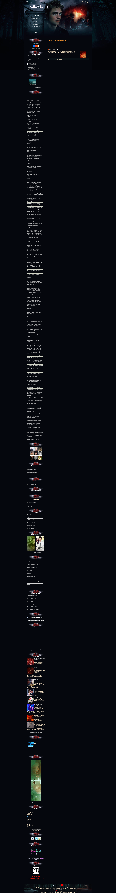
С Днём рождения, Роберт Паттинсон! (34, 259)
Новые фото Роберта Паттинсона (33, 211)
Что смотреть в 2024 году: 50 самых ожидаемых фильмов (33, 417)
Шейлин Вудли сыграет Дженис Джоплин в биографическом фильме (34, 219)
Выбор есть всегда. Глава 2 (32, 601)
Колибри (29, 585)
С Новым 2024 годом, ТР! (32, 418)
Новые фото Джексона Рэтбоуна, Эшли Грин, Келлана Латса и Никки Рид (34, 241)
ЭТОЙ (42, 742)
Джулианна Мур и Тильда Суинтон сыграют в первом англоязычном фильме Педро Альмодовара (35, 366)
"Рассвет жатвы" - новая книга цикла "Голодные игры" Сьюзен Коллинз (33, 153)
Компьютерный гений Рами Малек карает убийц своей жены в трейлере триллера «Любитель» (34, 178)
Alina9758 (29, 858)
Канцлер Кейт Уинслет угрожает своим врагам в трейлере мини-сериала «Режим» (34, 355)
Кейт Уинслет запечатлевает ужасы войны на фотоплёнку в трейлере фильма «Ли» (34, 268)
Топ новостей (30, 65)
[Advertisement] (68, 45)
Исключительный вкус (32, 576)
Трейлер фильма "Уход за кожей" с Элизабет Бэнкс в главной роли (33, 237)
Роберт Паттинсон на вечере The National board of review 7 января (34, 167)
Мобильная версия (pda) (58, 889)
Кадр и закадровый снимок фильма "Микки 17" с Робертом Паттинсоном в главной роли (35, 194)
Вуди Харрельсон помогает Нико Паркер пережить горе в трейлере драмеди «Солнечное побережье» (34, 381)
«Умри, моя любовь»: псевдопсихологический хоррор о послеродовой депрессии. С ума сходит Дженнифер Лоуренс (34, 139)
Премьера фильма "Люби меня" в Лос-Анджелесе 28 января (34, 160)
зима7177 (33, 858)
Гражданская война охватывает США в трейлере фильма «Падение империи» (34, 363)
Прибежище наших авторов (32, 520)
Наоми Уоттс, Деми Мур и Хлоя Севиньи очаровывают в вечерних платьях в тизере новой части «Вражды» (34, 430)
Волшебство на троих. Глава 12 (33, 609)
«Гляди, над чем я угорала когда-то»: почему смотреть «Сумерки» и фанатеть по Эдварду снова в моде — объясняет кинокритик (34, 127)
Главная (78, 2)
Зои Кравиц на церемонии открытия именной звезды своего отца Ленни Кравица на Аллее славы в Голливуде (34, 282)
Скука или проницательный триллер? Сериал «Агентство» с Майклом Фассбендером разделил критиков (34, 183)
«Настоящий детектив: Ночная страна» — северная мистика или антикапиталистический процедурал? (34, 387)
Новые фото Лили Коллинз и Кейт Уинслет (35, 223)
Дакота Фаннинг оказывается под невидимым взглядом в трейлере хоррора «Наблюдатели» (34, 308)
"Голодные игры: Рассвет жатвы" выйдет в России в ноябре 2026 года (34, 109)
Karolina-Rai (42, 858)
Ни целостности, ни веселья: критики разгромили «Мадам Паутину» (34, 343)
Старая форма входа (36, 48)
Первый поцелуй (31, 562)
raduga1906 (37, 858)
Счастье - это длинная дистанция (33, 581)
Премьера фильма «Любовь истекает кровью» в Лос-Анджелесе (34, 298)
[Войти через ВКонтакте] (34, 46)
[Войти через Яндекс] (36, 46)
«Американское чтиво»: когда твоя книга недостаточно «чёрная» (34, 332)
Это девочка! (30, 272)
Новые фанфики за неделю (32, 68)
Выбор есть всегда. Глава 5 (32, 596)
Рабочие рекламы (31, 69)
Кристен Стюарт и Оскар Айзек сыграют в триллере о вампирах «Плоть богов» (34, 266)
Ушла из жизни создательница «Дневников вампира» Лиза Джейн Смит (34, 156)
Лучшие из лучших (31, 519)
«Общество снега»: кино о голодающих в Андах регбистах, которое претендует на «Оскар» (34, 390)
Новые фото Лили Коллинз (32, 192)
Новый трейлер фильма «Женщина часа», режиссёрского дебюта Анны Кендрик (34, 207)
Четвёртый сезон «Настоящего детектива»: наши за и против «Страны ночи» (35, 310)
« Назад (84, 58)
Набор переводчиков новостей (33, 472)
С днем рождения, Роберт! (32, 97)
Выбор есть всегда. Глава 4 (32, 598)
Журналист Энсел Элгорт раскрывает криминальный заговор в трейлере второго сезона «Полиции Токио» (34, 403)
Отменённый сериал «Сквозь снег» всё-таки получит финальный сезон (34, 279)
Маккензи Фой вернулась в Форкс (33, 100)
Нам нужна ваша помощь (32, 239)
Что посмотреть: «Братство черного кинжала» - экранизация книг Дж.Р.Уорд (34, 130)
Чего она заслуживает (31, 579)
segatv (36, 859)
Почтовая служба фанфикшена (33, 523)
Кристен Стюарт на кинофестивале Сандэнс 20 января (33, 378)
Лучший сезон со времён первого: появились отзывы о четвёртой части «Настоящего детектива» (33, 411)
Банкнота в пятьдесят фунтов (33, 564)
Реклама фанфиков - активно (33, 58)
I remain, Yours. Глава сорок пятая (33, 604)
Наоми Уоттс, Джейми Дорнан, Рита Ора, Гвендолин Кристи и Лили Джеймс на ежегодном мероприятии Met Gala (34, 263)
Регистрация (83, 2)
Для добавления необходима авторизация (36, 649)
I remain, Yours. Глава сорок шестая (34, 603)
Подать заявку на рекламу (36, 552)
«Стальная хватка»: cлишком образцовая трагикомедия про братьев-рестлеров (34, 393)
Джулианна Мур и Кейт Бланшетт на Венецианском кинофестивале (33, 225)
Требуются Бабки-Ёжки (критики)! (33, 467)
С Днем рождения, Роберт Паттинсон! (34, 147)
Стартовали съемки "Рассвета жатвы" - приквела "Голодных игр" (34, 135)
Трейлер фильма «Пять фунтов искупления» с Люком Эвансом (33, 250)
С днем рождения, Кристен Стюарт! (34, 274)
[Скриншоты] (83, 54)
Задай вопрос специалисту (32, 502)
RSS (88, 2)
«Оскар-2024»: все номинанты (33, 376)
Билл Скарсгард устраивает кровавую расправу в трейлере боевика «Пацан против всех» (35, 316)
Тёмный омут (30, 570)
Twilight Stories (30, 561)
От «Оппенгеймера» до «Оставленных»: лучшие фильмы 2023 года (34, 424)
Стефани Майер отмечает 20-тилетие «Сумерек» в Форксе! (34, 112)
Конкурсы (29, 59)
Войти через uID (36, 43)
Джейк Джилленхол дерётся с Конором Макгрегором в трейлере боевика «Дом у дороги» (34, 371)
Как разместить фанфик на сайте (33, 516)
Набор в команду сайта (32, 64)
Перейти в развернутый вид (36, 650)
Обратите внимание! (31, 60)
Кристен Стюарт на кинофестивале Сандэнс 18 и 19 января (33, 384)
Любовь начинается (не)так (32, 582)
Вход (86, 2)
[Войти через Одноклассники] (38, 46)
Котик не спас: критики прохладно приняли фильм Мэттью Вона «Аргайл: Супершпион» (34, 361)
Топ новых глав (30, 67)
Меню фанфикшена (31, 63)
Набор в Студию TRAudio (32, 469)
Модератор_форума (60, 58)
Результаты (33, 829)
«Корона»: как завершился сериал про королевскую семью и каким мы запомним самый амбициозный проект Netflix (34, 439)
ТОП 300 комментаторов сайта (36, 87)
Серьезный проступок (31, 584)
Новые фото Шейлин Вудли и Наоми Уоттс (35, 209)
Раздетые (29, 573)
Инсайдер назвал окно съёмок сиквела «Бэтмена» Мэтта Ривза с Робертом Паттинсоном (34, 421)
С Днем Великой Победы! (32, 260)
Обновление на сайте (31, 95)
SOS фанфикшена (31, 517)
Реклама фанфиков (31, 55)
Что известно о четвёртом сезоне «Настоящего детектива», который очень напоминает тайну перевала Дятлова (34, 427)
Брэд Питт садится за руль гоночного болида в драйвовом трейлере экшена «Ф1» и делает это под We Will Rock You (34, 234)
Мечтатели (30, 565)
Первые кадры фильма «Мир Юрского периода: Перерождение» (34, 216)
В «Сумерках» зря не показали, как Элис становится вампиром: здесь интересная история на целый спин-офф (34, 119)
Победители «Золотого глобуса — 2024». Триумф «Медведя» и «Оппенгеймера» (34, 408)
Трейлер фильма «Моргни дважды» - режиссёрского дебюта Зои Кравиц (33, 271)
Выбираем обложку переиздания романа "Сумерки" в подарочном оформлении (34, 105)
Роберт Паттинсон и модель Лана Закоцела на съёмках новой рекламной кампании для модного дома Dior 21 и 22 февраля (35, 324)
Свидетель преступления (32, 567)
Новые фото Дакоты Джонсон (33, 357)
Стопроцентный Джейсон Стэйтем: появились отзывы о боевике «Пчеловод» (34, 400)
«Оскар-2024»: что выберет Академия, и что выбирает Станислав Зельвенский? (34, 292)
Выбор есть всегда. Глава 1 (32, 606)
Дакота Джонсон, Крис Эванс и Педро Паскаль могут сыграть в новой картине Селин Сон (34, 349)
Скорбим (29, 277)
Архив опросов (38, 829)
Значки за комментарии (32, 484)
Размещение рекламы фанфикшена (36, 732)
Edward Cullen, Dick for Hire (32, 568)
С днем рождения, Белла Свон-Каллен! (34, 214)
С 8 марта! (29, 98)
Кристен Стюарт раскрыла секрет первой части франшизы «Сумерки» (34, 330)
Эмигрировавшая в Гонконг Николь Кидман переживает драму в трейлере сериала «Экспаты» (35, 433)
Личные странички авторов (32, 528)
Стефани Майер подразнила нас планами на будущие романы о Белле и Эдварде (34, 107)
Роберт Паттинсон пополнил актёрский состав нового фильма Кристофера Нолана (34, 180)
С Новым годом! (30, 171)
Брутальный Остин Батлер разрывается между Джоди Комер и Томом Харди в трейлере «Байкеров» (34, 304)
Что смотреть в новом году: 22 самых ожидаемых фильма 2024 (34, 405)
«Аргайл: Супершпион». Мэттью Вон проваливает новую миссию (33, 338)
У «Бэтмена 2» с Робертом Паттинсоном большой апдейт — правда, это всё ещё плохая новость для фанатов (34, 231)
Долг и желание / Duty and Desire (33, 578)
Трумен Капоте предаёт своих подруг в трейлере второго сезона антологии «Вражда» (34, 414)
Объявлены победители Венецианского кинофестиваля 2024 (34, 221)
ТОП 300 (29, 514)
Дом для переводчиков (32, 522)
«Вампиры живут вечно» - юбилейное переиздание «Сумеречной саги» (34, 158)
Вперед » (87, 58)
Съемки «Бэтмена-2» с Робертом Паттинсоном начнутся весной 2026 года (34, 133)
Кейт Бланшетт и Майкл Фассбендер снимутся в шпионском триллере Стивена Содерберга (34, 374)
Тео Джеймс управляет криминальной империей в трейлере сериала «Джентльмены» (34, 319)
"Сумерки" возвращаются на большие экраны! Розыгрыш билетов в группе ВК (34, 102)
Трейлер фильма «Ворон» (32, 284)
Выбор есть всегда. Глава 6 (32, 595)
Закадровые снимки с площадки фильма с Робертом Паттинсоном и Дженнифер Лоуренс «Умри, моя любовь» (34, 228)
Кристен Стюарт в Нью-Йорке (33, 286)
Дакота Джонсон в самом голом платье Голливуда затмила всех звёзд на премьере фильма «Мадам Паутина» (34, 346)
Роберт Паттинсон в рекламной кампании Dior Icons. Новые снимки (34, 201)
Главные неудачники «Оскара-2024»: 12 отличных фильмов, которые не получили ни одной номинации (35, 295)
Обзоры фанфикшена (31, 525)
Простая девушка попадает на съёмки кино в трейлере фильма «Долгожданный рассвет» (35, 352)
